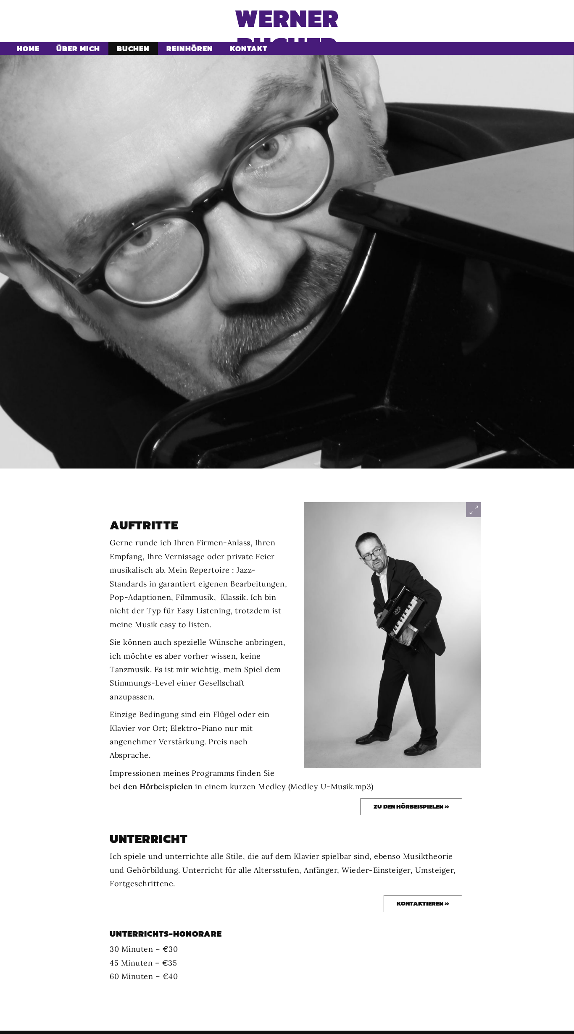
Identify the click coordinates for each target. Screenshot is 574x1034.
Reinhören (189, 48)
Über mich (78, 48)
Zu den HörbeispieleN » (411, 806)
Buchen (133, 48)
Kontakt (248, 48)
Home (28, 48)
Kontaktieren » (423, 903)
